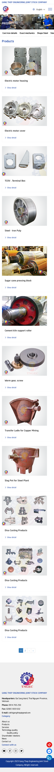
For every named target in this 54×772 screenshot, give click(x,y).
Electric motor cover (15, 130)
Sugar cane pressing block (18, 280)
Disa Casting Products (16, 530)
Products (5, 724)
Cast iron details (10, 32)
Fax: (11, 708)
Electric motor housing (16, 80)
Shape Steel (42, 32)
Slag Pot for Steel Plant (17, 480)
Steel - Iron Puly (13, 230)
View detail (11, 87)
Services (5, 727)
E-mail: (16, 712)
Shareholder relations (11, 735)
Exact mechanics (27, 32)
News (4, 738)
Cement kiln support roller (18, 330)
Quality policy (12, 732)
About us (6, 721)
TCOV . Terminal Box (15, 180)
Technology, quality (10, 729)
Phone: (11, 704)
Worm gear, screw (14, 380)
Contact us (6, 741)
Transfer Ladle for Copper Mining (22, 430)
